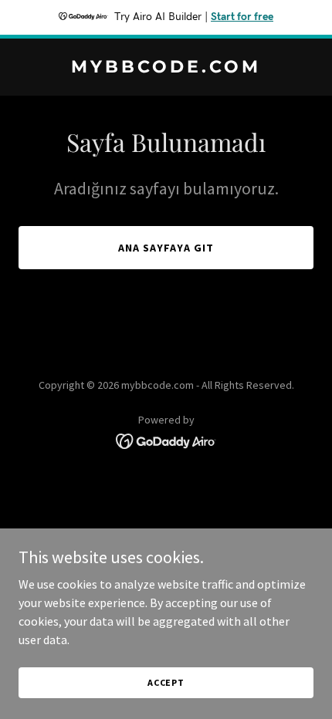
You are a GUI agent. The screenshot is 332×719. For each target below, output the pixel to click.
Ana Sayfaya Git (166, 248)
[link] (166, 68)
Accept (166, 682)
